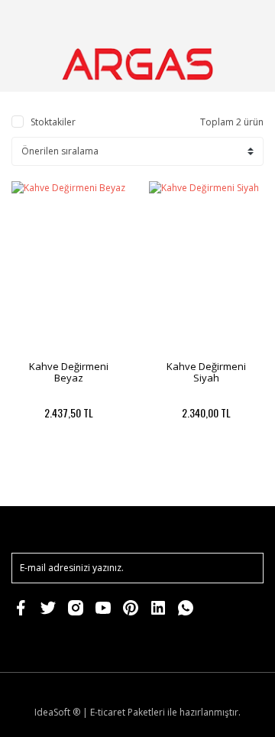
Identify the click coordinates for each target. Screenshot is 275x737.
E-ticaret (107, 712)
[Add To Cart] (98, 472)
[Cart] (245, 18)
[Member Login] (208, 18)
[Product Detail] (40, 472)
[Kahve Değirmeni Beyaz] (68, 267)
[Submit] (244, 568)
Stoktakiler (53, 121)
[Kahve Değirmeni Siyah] (206, 267)
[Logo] (137, 64)
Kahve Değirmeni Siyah (206, 372)
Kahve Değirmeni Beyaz (68, 372)
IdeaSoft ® (57, 712)
